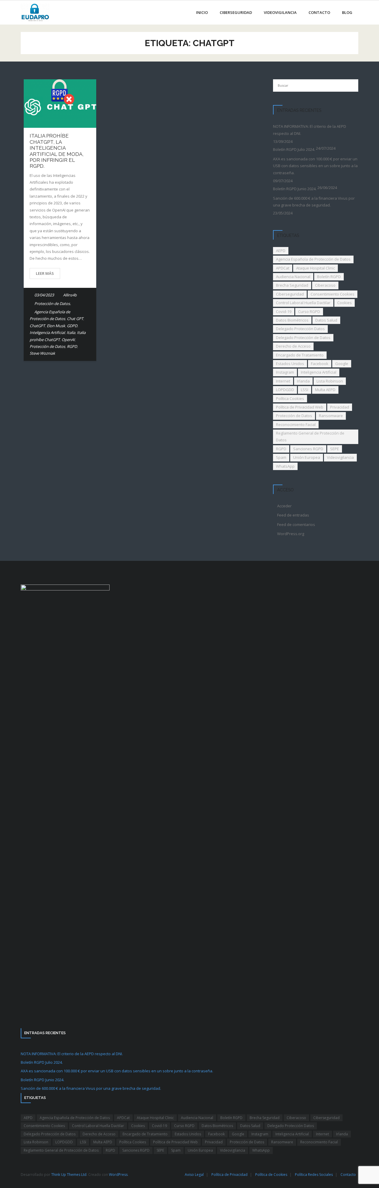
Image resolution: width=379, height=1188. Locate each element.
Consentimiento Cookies (332, 294)
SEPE (334, 448)
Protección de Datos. (52, 303)
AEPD (280, 250)
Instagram (285, 372)
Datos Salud (326, 320)
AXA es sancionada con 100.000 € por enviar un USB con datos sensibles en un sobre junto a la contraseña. (315, 165)
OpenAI (68, 339)
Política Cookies (290, 398)
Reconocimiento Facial (296, 424)
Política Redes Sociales (314, 1174)
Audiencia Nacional (293, 276)
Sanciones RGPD (308, 448)
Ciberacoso (325, 285)
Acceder (284, 506)
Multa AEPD (325, 389)
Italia (71, 332)
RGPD (72, 346)
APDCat (282, 268)
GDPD (72, 325)
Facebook (319, 363)
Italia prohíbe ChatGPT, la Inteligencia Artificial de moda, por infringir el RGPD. (56, 151)
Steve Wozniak (42, 353)
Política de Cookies (271, 1174)
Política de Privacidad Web (299, 407)
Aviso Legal (194, 1174)
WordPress (118, 1174)
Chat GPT (75, 318)
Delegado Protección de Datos (303, 337)
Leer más (45, 273)
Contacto (348, 1174)
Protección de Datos (47, 346)
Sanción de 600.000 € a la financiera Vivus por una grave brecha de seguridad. (314, 202)
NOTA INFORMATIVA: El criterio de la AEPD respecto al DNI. (309, 130)
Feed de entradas (293, 515)
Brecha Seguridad (292, 285)
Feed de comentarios (296, 524)
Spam (281, 457)
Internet (283, 381)
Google (341, 363)
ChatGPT (37, 325)
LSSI (304, 389)
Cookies (344, 302)
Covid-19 (283, 311)
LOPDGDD (285, 389)
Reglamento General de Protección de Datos (310, 436)
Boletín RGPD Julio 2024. (294, 149)
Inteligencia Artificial (47, 332)
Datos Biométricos (292, 320)
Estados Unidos (290, 363)
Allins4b (70, 295)
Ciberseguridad (290, 294)
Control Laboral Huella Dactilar (303, 302)
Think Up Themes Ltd (68, 1174)
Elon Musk (56, 325)
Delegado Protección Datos (300, 328)
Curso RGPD (309, 311)
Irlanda (303, 381)
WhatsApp (285, 466)
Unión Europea (306, 457)
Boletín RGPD (329, 276)
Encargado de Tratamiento (300, 355)
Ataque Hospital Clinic (315, 268)
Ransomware (331, 415)
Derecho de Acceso (293, 346)
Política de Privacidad (229, 1174)
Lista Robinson (330, 381)
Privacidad (339, 407)
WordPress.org (290, 533)
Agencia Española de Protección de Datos (313, 259)
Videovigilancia (340, 457)
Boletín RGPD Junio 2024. (295, 188)
